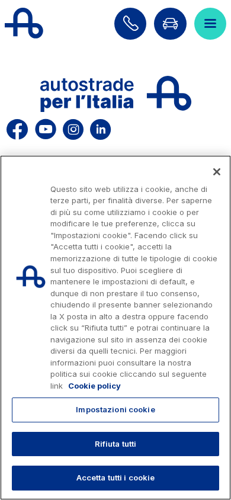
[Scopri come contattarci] (130, 24)
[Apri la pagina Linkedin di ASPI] (100, 127)
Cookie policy (94, 385)
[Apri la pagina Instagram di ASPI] (73, 127)
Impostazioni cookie (115, 409)
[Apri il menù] (210, 24)
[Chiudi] (217, 172)
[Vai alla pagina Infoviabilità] (170, 24)
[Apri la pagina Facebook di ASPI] (17, 127)
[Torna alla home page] (24, 23)
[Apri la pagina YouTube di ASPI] (45, 127)
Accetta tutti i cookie (115, 477)
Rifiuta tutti (116, 443)
